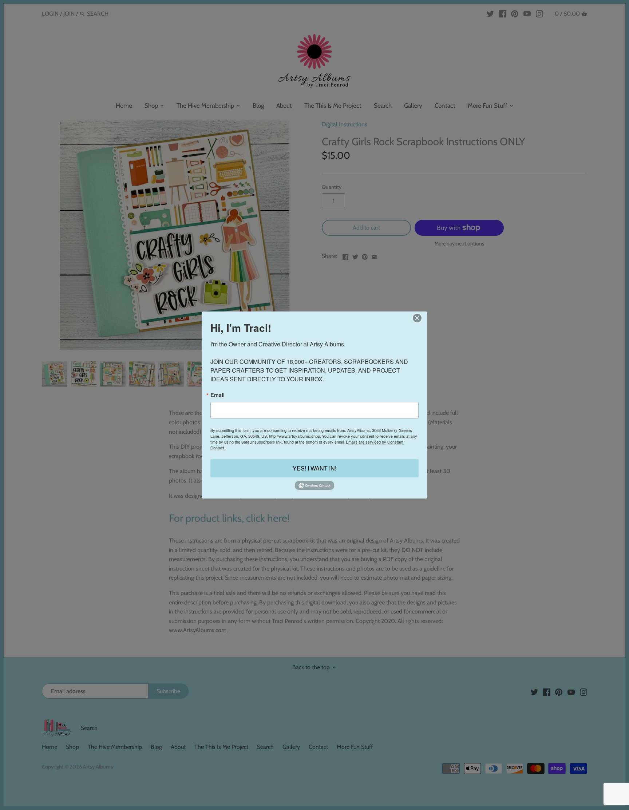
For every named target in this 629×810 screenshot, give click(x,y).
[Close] (417, 318)
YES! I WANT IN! (314, 468)
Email (217, 394)
